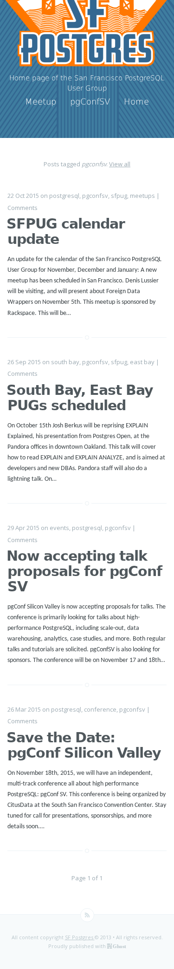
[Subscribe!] (87, 915)
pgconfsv (95, 195)
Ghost (119, 946)
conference (100, 709)
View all (119, 164)
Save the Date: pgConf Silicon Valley (83, 745)
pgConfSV (90, 101)
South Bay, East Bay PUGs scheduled (79, 397)
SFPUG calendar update (65, 231)
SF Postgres (80, 937)
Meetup (40, 101)
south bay (65, 362)
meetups (142, 195)
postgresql (64, 195)
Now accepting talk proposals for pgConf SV (84, 571)
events (59, 528)
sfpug (119, 195)
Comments (22, 207)
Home (136, 101)
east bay (142, 362)
